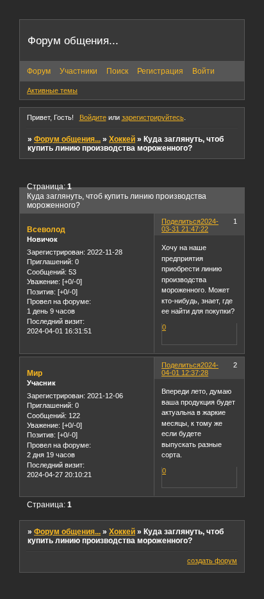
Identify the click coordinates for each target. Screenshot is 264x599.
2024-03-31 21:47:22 (190, 225)
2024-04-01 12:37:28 (190, 368)
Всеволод (46, 229)
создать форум (212, 560)
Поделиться (181, 221)
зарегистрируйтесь (153, 117)
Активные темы (52, 90)
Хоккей (122, 139)
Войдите (92, 117)
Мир (34, 373)
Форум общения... (67, 139)
